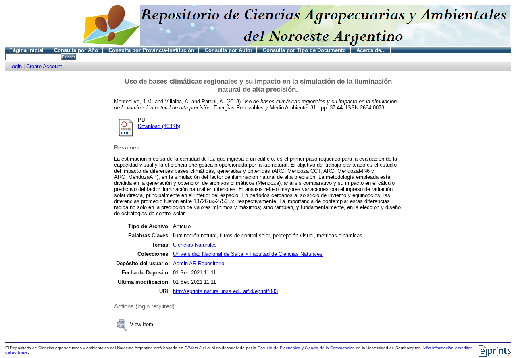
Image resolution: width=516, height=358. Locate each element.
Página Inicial (26, 50)
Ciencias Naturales (195, 245)
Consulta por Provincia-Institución (151, 50)
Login (15, 66)
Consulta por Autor (228, 50)
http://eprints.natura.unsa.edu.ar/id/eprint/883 (225, 291)
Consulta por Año (76, 50)
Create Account (44, 66)
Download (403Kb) (159, 126)
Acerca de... (371, 50)
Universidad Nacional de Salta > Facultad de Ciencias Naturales (247, 254)
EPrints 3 (193, 347)
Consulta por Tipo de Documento (304, 50)
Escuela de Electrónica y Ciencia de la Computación (306, 347)
